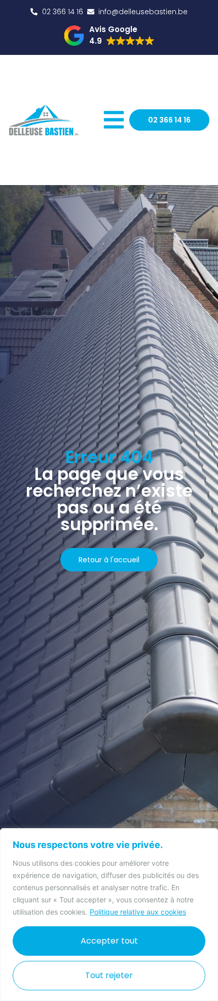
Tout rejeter (109, 975)
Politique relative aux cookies (138, 911)
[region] (109, 914)
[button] (109, 35)
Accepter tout (109, 941)
